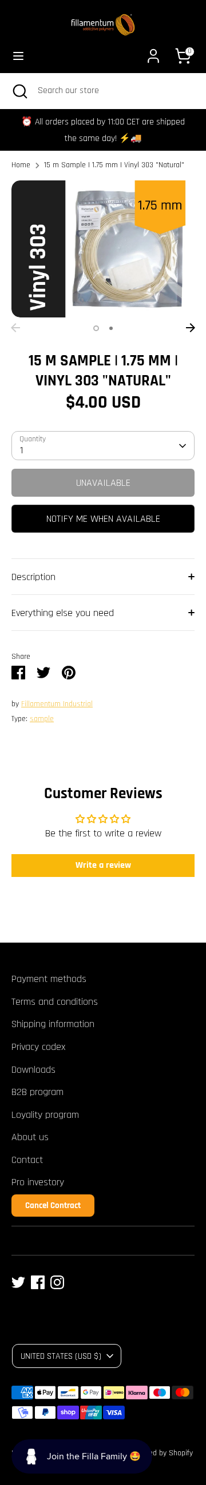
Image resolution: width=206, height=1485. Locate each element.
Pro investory (37, 1182)
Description (33, 576)
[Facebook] (38, 1282)
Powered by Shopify (161, 1453)
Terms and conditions (54, 1001)
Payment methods (48, 978)
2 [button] (111, 328)
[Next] (190, 327)
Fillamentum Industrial (57, 704)
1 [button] (96, 328)
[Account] (153, 52)
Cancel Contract (53, 1205)
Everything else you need (62, 612)
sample (42, 719)
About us (30, 1137)
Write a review (103, 865)
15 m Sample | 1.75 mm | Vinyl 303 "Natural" (114, 165)
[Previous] (15, 327)
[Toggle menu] (18, 55)
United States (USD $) (61, 1356)
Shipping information (52, 1024)
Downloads (33, 1069)
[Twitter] (18, 1282)
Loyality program (45, 1114)
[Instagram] (57, 1282)
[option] (103, 248)
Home (20, 165)
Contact (27, 1159)
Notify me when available (103, 518)
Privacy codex (38, 1046)
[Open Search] (19, 91)
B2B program (37, 1091)
